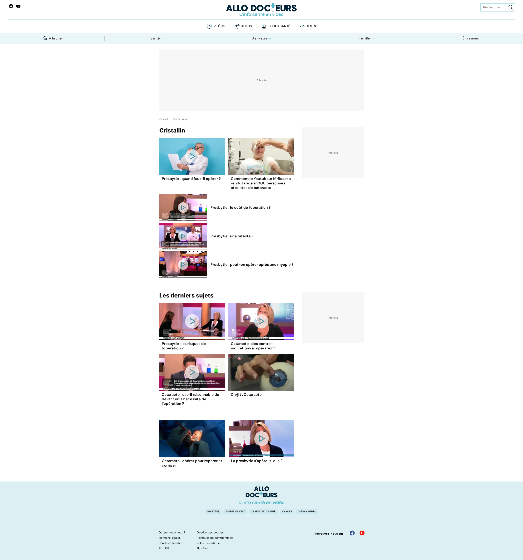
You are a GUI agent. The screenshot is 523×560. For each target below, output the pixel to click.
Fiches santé (279, 26)
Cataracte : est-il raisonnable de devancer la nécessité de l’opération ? (190, 399)
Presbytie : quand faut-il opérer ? (191, 178)
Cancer (287, 511)
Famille (364, 38)
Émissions (471, 38)
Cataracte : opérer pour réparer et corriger (192, 463)
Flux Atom (203, 548)
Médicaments (307, 511)
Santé (155, 38)
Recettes (213, 511)
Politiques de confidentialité (215, 538)
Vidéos (219, 26)
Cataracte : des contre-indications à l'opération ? (253, 346)
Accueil (163, 119)
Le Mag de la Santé (263, 511)
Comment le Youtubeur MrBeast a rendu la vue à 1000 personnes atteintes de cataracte (261, 183)
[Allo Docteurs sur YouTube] (18, 6)
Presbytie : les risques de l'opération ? (184, 346)
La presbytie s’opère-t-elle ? (257, 460)
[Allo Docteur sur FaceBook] (11, 6)
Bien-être (259, 38)
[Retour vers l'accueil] (261, 9)
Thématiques (180, 119)
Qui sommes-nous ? (172, 532)
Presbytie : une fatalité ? (232, 236)
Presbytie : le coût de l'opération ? (240, 207)
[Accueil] (261, 495)
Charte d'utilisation (171, 543)
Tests (311, 26)
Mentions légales (170, 538)
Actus (246, 26)
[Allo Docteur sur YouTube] (362, 533)
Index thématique (208, 543)
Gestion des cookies (210, 532)
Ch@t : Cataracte (246, 394)
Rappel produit (235, 511)
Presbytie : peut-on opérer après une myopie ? (252, 264)
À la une (55, 38)
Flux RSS (164, 548)
